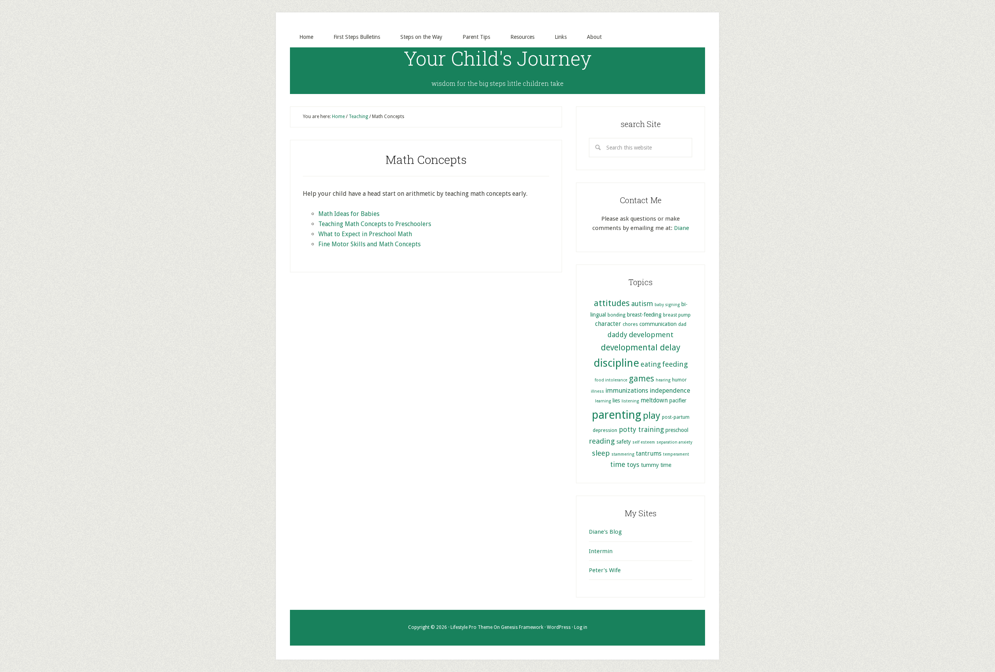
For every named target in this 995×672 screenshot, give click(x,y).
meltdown (654, 400)
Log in (580, 627)
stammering (622, 454)
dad (682, 324)
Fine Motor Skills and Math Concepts (369, 244)
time (617, 464)
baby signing (667, 304)
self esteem (643, 442)
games (641, 378)
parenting (616, 414)
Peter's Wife (605, 570)
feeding (675, 364)
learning (603, 401)
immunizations (627, 390)
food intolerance (611, 380)
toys (633, 464)
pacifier (677, 400)
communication (658, 324)
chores (630, 324)
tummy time (656, 465)
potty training (641, 429)
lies (616, 400)
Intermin (601, 551)
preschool (676, 430)
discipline (616, 363)
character (608, 323)
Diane (681, 228)
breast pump (677, 315)
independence (670, 390)
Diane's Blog (605, 531)
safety (623, 442)
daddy (617, 335)
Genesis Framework (522, 627)
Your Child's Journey (498, 58)
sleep (601, 453)
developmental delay (640, 347)
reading (602, 441)
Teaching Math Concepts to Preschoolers (374, 224)
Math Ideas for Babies (348, 214)
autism (642, 303)
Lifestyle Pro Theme (471, 627)
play (651, 415)
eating (651, 364)
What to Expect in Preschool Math (365, 234)
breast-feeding (644, 315)
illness (597, 391)
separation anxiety (674, 442)
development (651, 334)
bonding (616, 315)
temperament (676, 454)
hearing (663, 380)
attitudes (612, 303)
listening (630, 401)
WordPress (559, 627)
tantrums (649, 453)
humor (679, 380)
